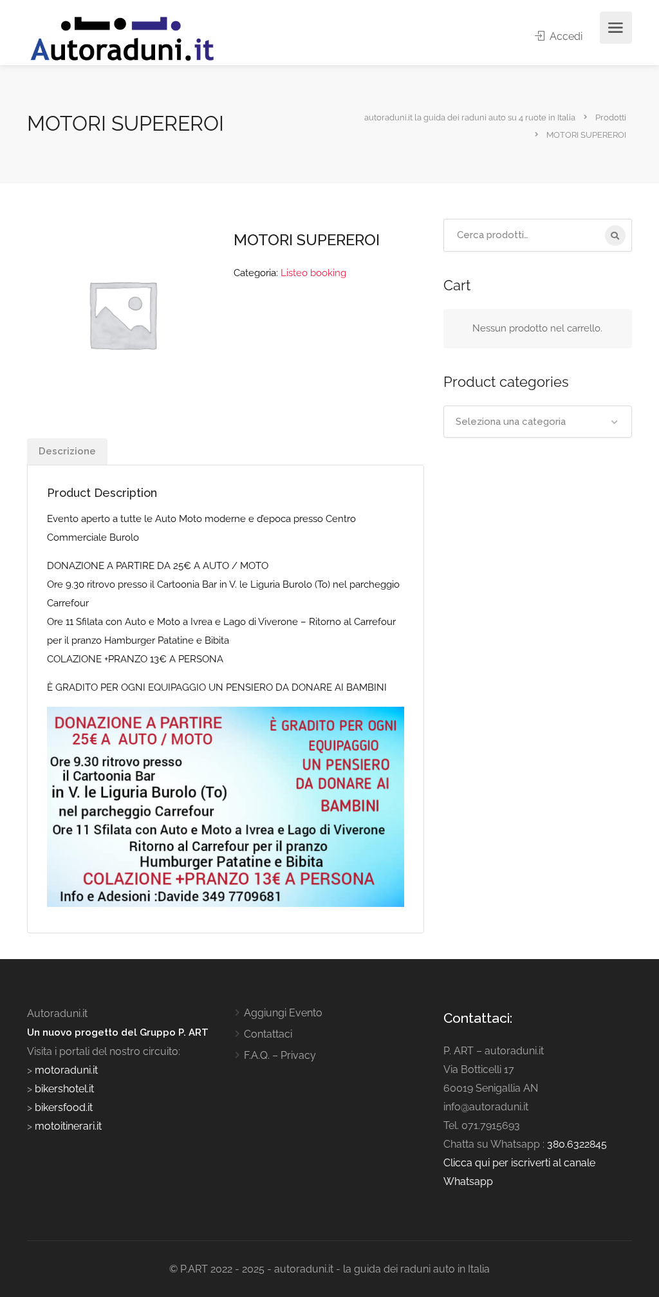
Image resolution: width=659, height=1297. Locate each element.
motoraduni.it (65, 1070)
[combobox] (537, 422)
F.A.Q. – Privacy (280, 1055)
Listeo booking (313, 273)
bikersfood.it (64, 1107)
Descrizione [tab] (67, 451)
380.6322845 (577, 1144)
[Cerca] (615, 235)
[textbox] (537, 421)
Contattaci (268, 1034)
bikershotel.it (64, 1089)
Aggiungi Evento (283, 1013)
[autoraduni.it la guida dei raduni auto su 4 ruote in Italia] (122, 39)
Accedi (564, 36)
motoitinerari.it (67, 1126)
